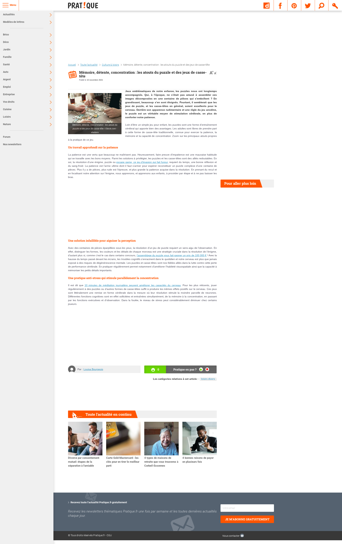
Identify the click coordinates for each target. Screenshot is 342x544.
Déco (6, 42)
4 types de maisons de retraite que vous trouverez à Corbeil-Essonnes (161, 461)
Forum (6, 136)
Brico (6, 34)
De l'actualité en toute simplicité (314, 484)
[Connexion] (335, 5)
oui (201, 369)
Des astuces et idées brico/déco (313, 488)
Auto (5, 71)
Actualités (9, 14)
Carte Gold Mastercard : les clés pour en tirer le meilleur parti (122, 461)
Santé (6, 64)
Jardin (6, 49)
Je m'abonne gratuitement (247, 519)
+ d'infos (292, 514)
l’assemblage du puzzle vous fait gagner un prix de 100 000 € (172, 255)
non (207, 369)
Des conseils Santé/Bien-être (312, 491)
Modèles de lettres (13, 21)
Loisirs (7, 116)
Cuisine (7, 109)
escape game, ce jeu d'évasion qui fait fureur (142, 162)
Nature (7, 124)
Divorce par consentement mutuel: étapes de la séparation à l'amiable (83, 461)
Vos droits (8, 101)
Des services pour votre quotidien (315, 495)
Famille (7, 57)
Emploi (7, 86)
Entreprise (9, 94)
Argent (7, 79)
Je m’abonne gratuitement (313, 520)
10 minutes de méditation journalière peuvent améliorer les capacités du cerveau (133, 285)
